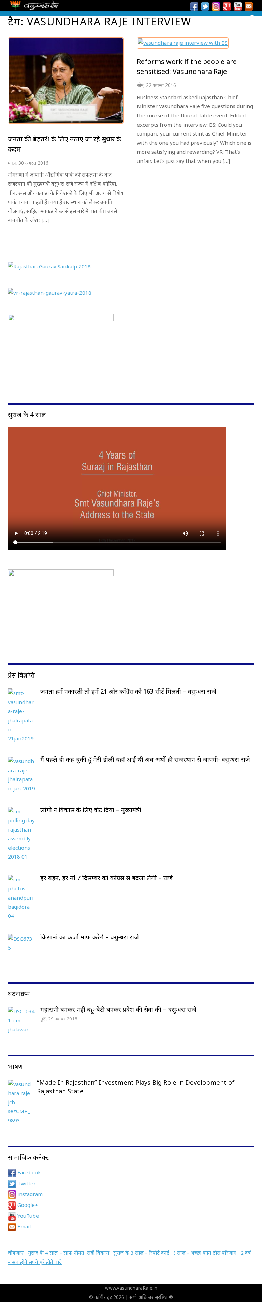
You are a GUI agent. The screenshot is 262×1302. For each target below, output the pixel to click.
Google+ (27, 1204)
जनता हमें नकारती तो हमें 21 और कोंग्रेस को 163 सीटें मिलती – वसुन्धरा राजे (128, 691)
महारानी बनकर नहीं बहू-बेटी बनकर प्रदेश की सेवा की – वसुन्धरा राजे (118, 1009)
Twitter (26, 1183)
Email (23, 1226)
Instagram (29, 1193)
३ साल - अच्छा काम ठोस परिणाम (205, 1252)
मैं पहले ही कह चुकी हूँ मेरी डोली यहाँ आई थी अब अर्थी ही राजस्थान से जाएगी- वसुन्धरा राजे (145, 759)
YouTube (27, 1215)
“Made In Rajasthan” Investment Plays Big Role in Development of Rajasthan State (136, 1086)
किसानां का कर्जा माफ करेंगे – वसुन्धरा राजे (89, 937)
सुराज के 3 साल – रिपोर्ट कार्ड (141, 1252)
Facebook (28, 1172)
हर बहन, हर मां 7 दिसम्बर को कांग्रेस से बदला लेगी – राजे (106, 878)
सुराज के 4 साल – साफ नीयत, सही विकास (68, 1252)
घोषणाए (16, 1252)
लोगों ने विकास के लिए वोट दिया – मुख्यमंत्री (90, 809)
